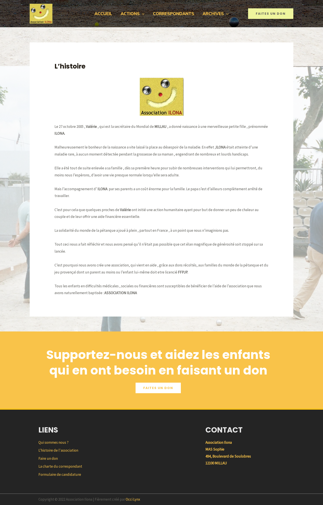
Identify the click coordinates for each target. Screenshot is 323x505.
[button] (142, 13)
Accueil (103, 13)
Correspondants (173, 13)
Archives (213, 13)
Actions (130, 13)
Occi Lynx (133, 499)
